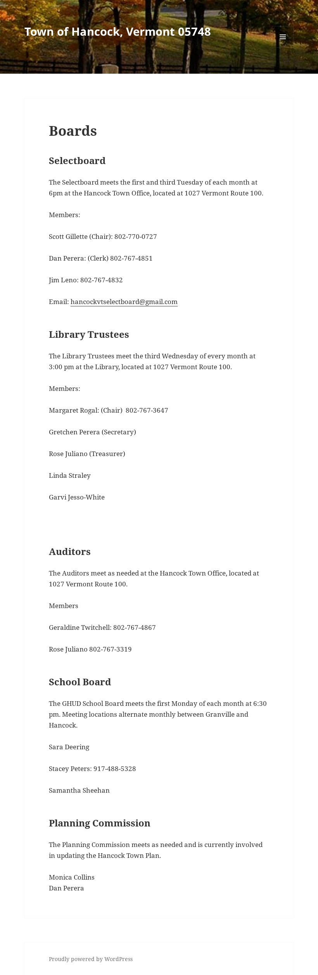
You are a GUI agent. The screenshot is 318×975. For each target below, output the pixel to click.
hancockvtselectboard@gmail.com (124, 301)
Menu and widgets (283, 47)
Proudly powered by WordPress (91, 959)
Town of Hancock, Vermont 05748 (117, 31)
